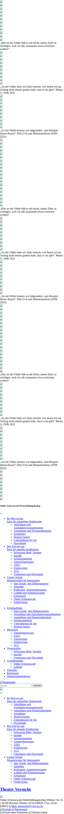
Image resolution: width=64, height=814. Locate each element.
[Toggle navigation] (1, 693)
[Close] (1, 513)
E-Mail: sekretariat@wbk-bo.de (26, 806)
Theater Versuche (15, 789)
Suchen (37, 685)
